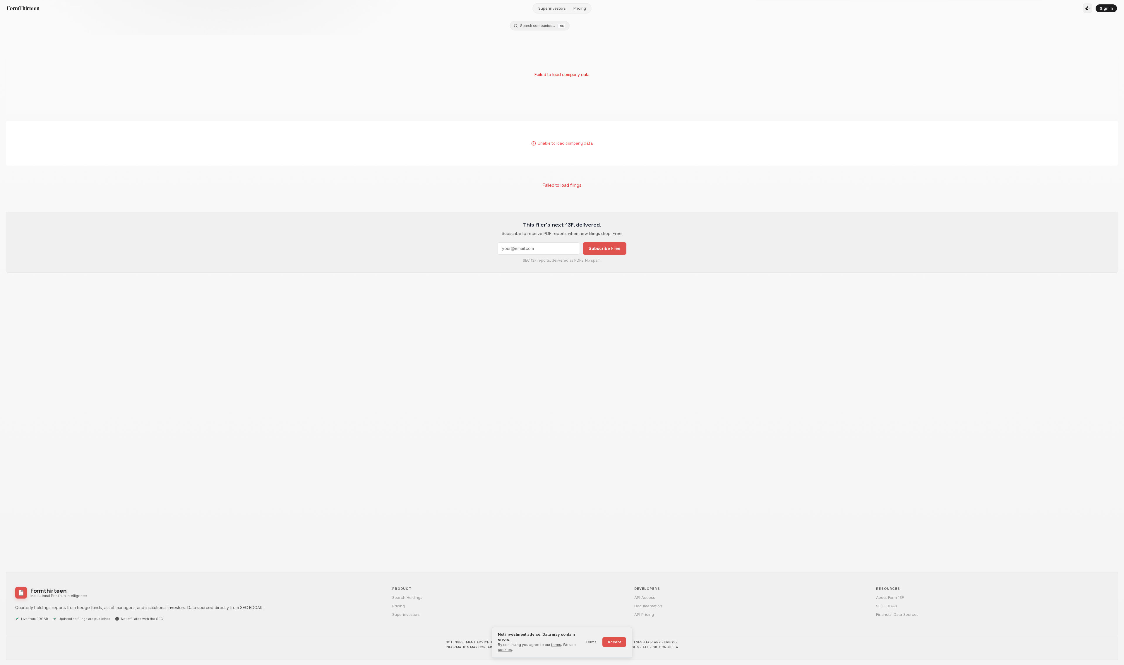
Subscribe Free (605, 248)
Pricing (579, 8)
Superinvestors (552, 8)
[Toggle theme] (1087, 8)
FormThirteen (23, 8)
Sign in (1106, 8)
